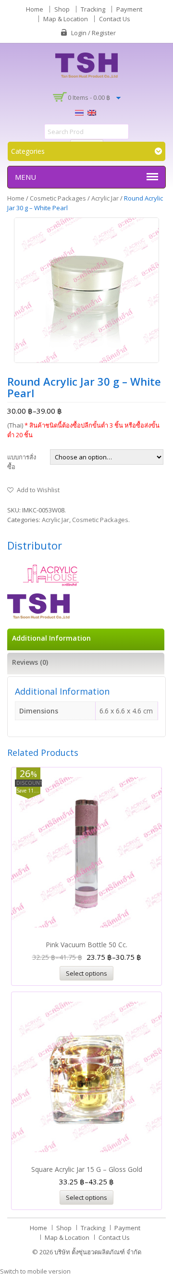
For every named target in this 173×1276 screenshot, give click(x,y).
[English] (91, 111)
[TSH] (86, 64)
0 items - (89, 97)
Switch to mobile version (35, 1271)
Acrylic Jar (105, 198)
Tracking (93, 9)
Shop (62, 9)
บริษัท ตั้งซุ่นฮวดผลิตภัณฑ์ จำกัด (97, 1252)
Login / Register (93, 32)
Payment (129, 9)
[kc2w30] (86, 290)
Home (34, 9)
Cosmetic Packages (58, 198)
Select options (86, 973)
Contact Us (114, 18)
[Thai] (79, 111)
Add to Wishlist (38, 489)
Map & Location (65, 18)
